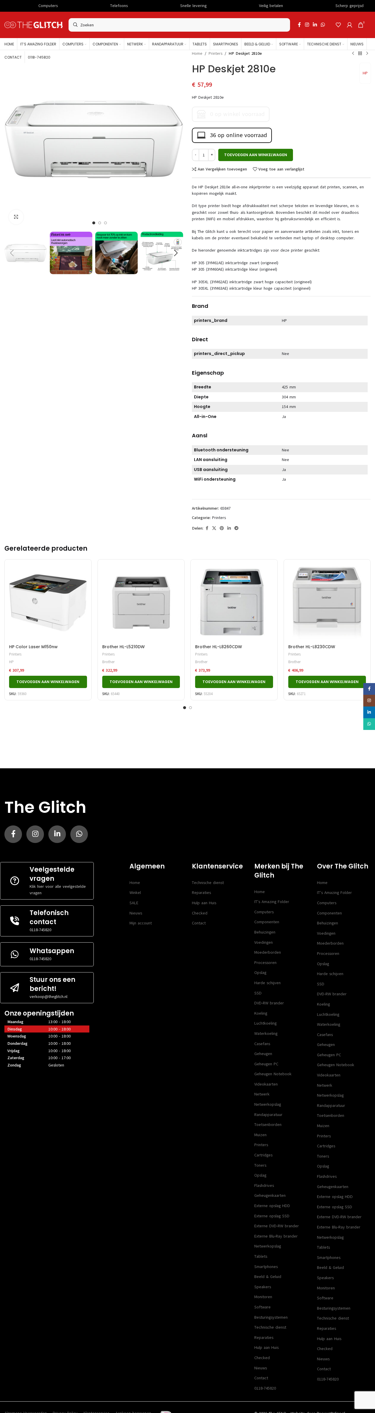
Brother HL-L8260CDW (218, 647)
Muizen (260, 1135)
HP (365, 73)
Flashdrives (264, 1185)
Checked (199, 913)
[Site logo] (33, 25)
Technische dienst (208, 882)
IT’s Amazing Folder (271, 902)
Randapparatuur (268, 1114)
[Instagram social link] (307, 24)
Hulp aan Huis (204, 903)
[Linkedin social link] (315, 24)
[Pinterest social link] (222, 528)
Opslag (260, 972)
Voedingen (263, 942)
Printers (215, 53)
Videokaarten (266, 1084)
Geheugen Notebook (273, 1074)
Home (197, 53)
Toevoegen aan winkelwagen (255, 155)
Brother (108, 662)
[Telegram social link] (236, 528)
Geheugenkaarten (270, 1195)
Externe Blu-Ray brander (276, 1236)
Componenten (266, 922)
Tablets (260, 1256)
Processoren (265, 962)
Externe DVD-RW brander (276, 1226)
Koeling (260, 1013)
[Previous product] (353, 53)
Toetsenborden (268, 1124)
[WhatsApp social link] (323, 24)
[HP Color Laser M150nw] (48, 603)
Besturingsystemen (271, 1317)
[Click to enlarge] (16, 217)
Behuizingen (264, 932)
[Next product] (367, 53)
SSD (258, 993)
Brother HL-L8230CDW (311, 647)
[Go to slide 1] (184, 707)
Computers (264, 912)
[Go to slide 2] (190, 707)
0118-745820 (40, 930)
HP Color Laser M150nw (33, 647)
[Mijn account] (349, 25)
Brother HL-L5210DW (123, 647)
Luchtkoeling (265, 1023)
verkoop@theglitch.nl (48, 996)
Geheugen (263, 1054)
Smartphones (266, 1266)
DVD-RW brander (269, 1003)
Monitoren (263, 1297)
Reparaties (201, 892)
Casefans (262, 1044)
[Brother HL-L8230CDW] (327, 603)
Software (262, 1307)
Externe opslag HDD (272, 1206)
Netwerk (262, 1094)
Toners (260, 1165)
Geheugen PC (266, 1064)
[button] (11, 253)
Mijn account (140, 923)
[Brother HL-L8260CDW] (234, 603)
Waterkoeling (265, 1033)
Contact (199, 923)
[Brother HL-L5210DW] (141, 603)
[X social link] (214, 528)
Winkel (135, 892)
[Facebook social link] (299, 24)
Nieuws (135, 913)
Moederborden (267, 952)
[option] (93, 222)
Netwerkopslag (267, 1104)
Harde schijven (267, 983)
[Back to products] (360, 53)
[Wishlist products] (338, 25)
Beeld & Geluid (267, 1276)
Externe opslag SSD (271, 1216)
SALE (133, 903)
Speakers (262, 1287)
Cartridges (263, 1155)
